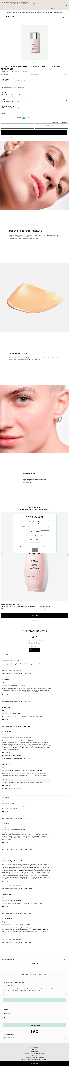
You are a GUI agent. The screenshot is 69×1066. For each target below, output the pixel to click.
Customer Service (34, 1047)
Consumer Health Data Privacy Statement (34, 1057)
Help (5, 1018)
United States (10, 1038)
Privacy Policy (31, 5)
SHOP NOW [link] (41, 12)
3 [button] (35, 62)
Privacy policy (34, 1051)
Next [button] (67, 554)
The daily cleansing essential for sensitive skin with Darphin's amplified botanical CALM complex (25, 606)
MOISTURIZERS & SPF (16, 22)
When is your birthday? (34, 535)
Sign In (6, 1009)
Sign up (53, 8)
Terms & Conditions (34, 1055)
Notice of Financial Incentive (13, 5)
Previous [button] (2, 554)
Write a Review (4, 74)
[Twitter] (33, 1031)
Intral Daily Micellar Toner (10, 604)
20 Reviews (64, 74)
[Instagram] (36, 1031)
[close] (67, 5)
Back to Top (34, 963)
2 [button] (33, 62)
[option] (34, 42)
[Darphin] (8, 17)
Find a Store (7, 1014)
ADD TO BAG (34, 132)
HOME (5, 22)
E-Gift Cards (34, 1049)
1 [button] (32, 620)
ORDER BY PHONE (35, 1025)
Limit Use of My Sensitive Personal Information (34, 1053)
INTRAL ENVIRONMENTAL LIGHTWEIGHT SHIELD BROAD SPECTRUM (45, 22)
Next (65, 959)
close (54, 515)
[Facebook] (31, 1031)
